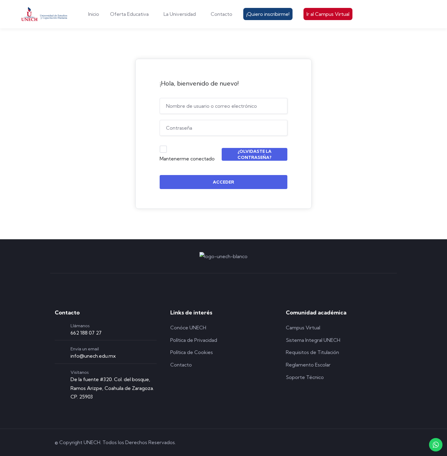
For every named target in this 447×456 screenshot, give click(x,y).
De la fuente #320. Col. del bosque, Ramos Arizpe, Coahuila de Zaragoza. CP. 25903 (112, 388)
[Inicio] (44, 14)
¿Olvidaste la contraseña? (254, 154)
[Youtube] (389, 442)
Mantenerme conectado (187, 159)
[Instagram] (354, 442)
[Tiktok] (371, 442)
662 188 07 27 (86, 333)
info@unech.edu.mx (93, 356)
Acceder (223, 182)
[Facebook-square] (337, 442)
